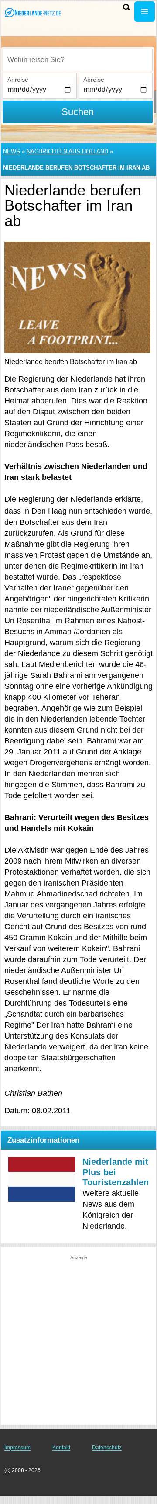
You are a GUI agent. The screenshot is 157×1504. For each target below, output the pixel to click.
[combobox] (77, 60)
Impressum (17, 1448)
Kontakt (61, 1448)
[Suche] (126, 7)
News (11, 151)
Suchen (77, 111)
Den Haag (49, 511)
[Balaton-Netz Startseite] (32, 12)
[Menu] (144, 11)
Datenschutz (107, 1448)
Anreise (17, 79)
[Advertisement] (78, 1339)
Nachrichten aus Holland (67, 151)
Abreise (93, 79)
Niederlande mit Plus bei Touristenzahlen (115, 1172)
